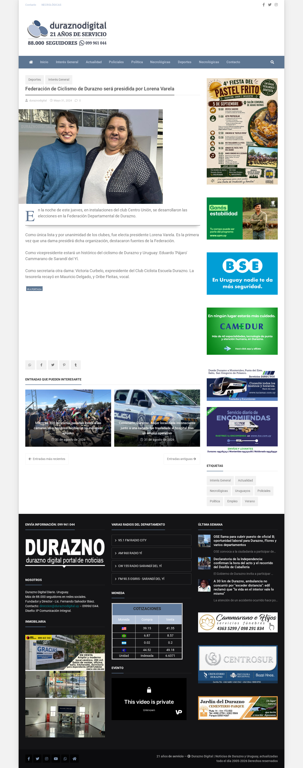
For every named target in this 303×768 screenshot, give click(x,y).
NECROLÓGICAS (51, 4)
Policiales (116, 62)
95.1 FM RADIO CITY (132, 540)
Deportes (184, 62)
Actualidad (94, 62)
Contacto (31, 4)
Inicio (44, 62)
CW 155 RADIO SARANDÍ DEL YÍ (140, 566)
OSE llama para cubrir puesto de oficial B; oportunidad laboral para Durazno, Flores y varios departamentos (245, 541)
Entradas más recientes (48, 459)
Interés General (67, 62)
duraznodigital (38, 100)
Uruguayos (242, 491)
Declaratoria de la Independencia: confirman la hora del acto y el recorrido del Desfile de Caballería (243, 563)
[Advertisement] (112, 323)
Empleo (232, 501)
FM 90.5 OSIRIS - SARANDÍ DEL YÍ (141, 579)
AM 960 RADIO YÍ (130, 553)
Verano (250, 501)
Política (137, 62)
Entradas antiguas (180, 459)
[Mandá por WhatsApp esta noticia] (30, 365)
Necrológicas (160, 62)
